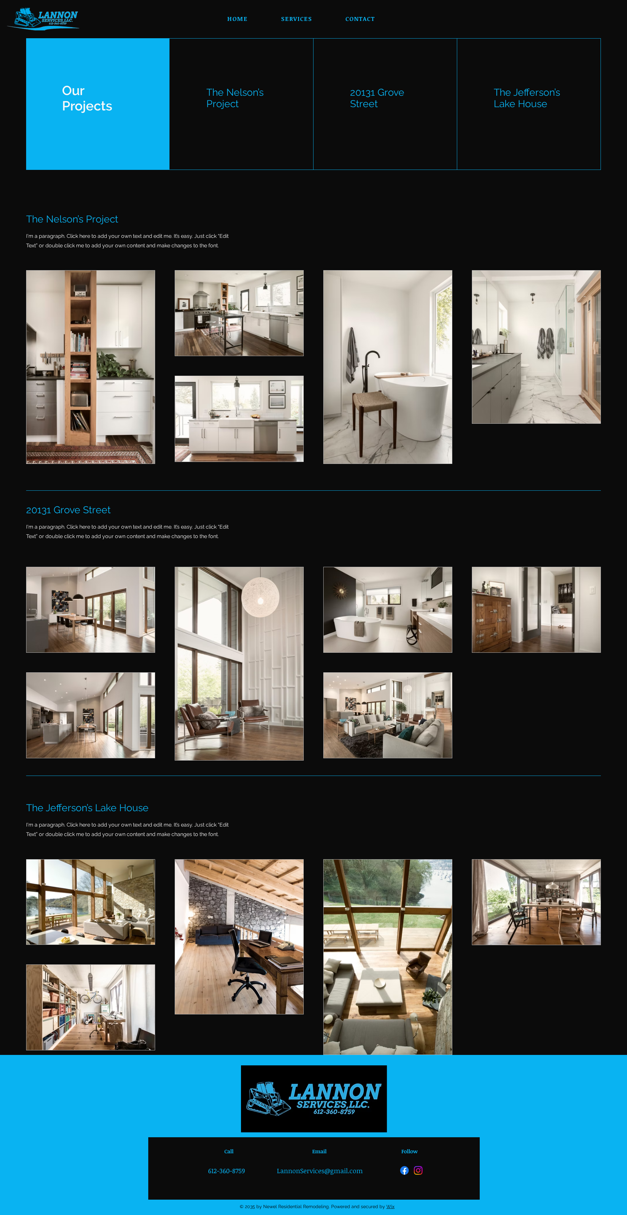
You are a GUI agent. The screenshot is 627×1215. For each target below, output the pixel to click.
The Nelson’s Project (235, 98)
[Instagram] (418, 1170)
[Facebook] (404, 1170)
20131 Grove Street (377, 98)
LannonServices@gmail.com (320, 1170)
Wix (390, 1206)
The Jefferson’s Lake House (527, 98)
